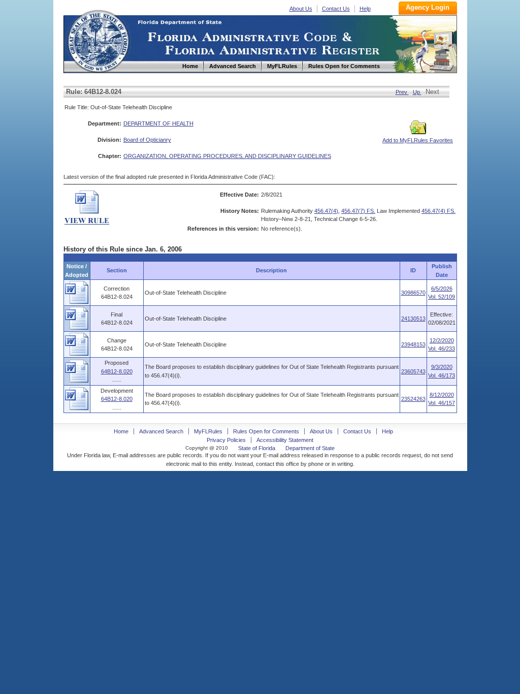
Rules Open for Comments (266, 431)
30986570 (413, 293)
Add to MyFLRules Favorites (417, 140)
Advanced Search (161, 431)
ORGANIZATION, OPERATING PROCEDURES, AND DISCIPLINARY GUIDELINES (227, 156)
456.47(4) (326, 211)
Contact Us (336, 9)
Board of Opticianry (147, 140)
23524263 (413, 399)
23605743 (413, 371)
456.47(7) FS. (358, 211)
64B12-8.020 (117, 371)
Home (98, 40)
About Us (300, 9)
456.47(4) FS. (438, 211)
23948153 (413, 344)
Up (417, 92)
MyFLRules (208, 431)
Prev (402, 92)
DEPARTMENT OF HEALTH (158, 123)
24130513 (413, 319)
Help (365, 9)
